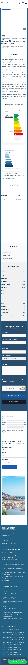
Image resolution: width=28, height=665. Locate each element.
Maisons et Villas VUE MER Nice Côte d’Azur (12, 644)
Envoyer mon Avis (9, 467)
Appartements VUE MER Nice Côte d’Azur (12, 629)
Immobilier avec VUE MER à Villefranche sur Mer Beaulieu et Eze (12, 609)
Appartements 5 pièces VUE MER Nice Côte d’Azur (13, 642)
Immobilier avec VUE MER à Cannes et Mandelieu (12, 612)
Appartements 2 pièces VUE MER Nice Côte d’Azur (13, 634)
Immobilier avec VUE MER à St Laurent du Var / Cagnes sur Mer (13, 605)
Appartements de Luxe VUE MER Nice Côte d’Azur (13, 632)
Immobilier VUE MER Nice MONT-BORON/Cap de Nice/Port (13, 590)
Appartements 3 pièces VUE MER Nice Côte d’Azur (13, 637)
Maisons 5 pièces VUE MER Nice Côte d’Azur (12, 654)
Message (4, 364)
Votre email (6, 348)
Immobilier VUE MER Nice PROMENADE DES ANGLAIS (12, 602)
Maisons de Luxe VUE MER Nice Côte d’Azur (12, 647)
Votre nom (6, 332)
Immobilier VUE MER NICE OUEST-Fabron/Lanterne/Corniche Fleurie (10, 598)
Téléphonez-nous (14, 402)
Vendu (3, 35)
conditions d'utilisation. (8, 381)
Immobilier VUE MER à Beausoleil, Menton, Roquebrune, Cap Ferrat (11, 615)
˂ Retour (6, 9)
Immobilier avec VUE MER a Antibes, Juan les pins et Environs (13, 619)
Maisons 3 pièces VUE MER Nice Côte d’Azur (12, 649)
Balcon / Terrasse (6, 255)
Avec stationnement (7, 252)
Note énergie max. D (7, 258)
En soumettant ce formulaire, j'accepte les (13, 380)
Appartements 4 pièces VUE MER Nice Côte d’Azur (13, 639)
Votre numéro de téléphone (10, 339)
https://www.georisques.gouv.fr (9, 178)
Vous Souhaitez (7, 355)
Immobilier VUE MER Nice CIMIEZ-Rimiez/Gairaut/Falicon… (10, 594)
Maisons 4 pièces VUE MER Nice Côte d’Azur (12, 652)
